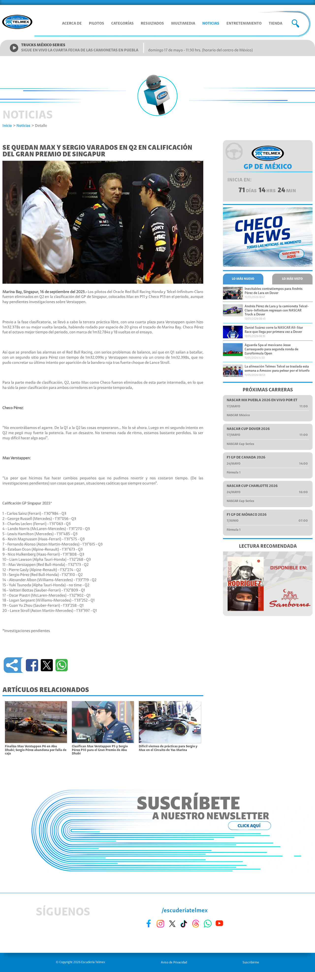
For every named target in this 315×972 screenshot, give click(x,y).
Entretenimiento (244, 24)
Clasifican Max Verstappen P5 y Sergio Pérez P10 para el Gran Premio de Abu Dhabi (100, 750)
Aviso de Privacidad (174, 962)
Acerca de (72, 24)
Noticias (210, 24)
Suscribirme (251, 962)
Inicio (7, 126)
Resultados (152, 24)
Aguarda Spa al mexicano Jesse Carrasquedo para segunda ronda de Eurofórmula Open (271, 349)
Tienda (275, 24)
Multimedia (183, 24)
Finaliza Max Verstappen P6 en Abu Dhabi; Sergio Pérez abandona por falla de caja (35, 750)
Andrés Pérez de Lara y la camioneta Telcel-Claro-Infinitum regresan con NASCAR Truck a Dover (277, 311)
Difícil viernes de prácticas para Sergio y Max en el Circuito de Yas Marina (168, 748)
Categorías (122, 24)
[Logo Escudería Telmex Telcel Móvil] (17, 22)
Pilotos (96, 24)
